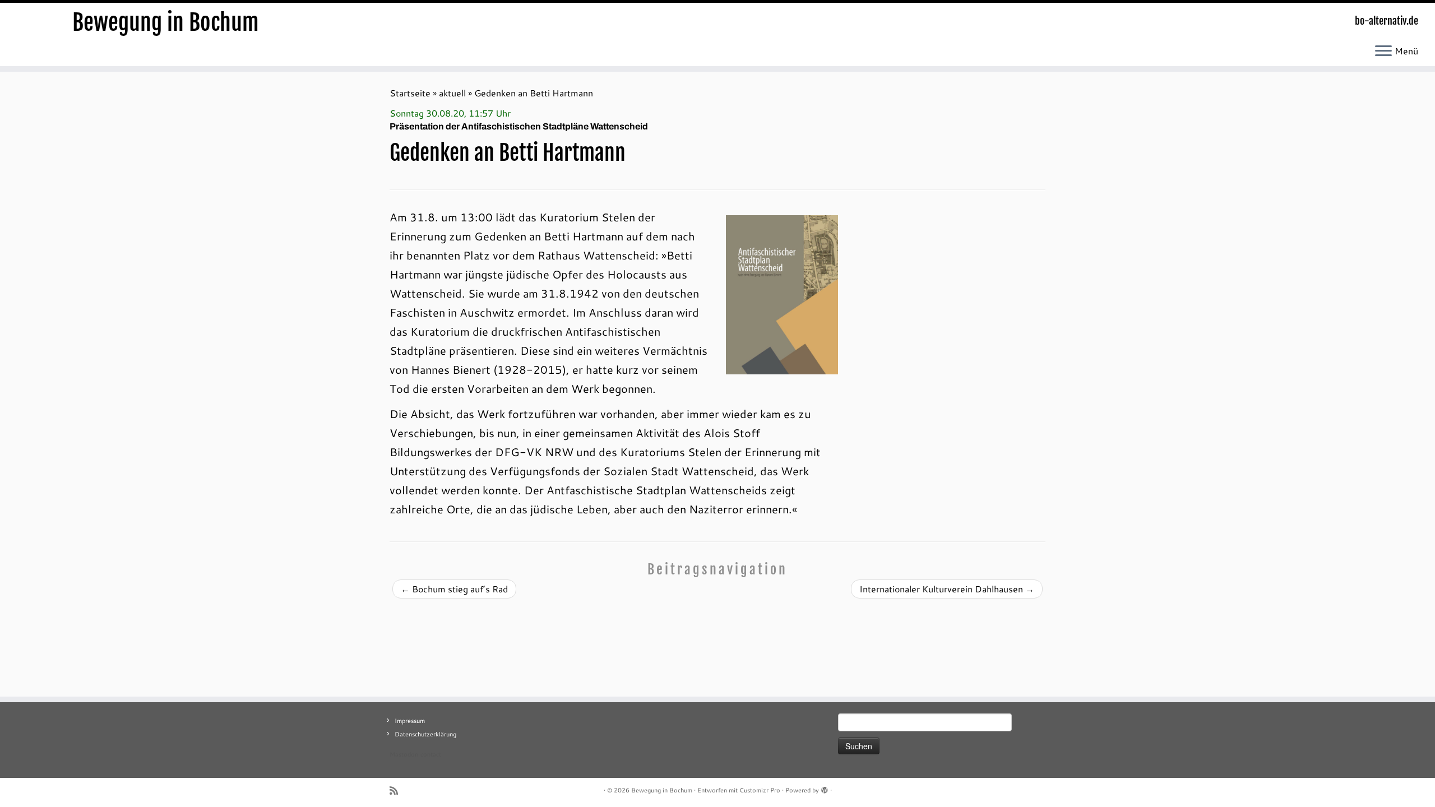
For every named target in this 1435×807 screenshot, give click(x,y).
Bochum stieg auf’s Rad (454, 588)
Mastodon (404, 754)
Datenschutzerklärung (425, 734)
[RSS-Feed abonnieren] (397, 790)
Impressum (410, 720)
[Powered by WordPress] (824, 788)
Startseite (410, 92)
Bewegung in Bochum (165, 22)
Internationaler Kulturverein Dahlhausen (946, 588)
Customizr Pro (759, 790)
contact (430, 754)
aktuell (452, 92)
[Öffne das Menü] (1383, 51)
